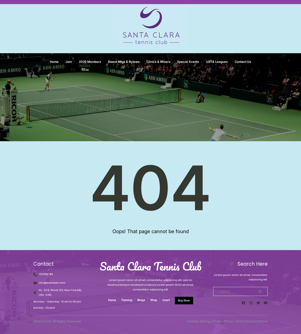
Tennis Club (42, 321)
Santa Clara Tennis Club (150, 266)
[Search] (259, 291)
